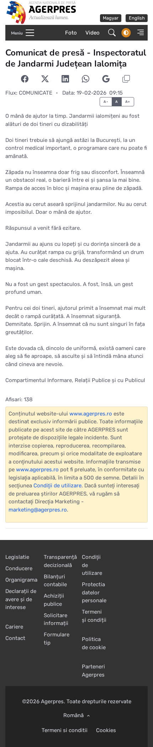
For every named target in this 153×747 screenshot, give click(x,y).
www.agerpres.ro (90, 413)
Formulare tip (56, 638)
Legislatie (17, 557)
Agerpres (52, 701)
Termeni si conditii (65, 730)
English (137, 18)
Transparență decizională (60, 561)
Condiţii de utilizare (57, 485)
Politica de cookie (94, 643)
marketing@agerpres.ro (38, 510)
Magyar (110, 18)
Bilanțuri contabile (55, 580)
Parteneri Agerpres (93, 670)
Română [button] (74, 715)
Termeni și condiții (94, 616)
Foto (71, 33)
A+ (127, 102)
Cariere (14, 627)
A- (106, 102)
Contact (15, 638)
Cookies (106, 730)
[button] (138, 33)
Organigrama (21, 580)
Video (92, 33)
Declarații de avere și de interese (20, 599)
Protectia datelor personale (94, 592)
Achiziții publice (54, 600)
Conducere (18, 568)
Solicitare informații (56, 619)
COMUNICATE (35, 93)
